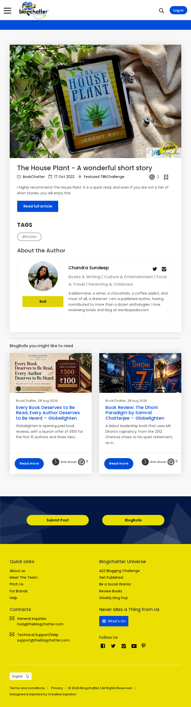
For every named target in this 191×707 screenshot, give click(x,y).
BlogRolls (133, 520)
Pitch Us (16, 584)
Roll (43, 301)
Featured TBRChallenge (103, 176)
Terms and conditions (27, 688)
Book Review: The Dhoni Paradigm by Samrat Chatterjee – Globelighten (134, 412)
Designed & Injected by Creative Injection (43, 694)
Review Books (110, 591)
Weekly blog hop (113, 597)
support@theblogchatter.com (43, 640)
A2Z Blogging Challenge (119, 570)
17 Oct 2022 (63, 176)
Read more (29, 463)
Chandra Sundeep (88, 268)
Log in (178, 10)
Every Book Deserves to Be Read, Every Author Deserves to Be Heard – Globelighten (48, 412)
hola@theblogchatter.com (40, 624)
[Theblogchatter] (33, 10)
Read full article (37, 206)
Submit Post (58, 520)
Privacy (57, 688)
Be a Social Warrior (115, 584)
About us (17, 570)
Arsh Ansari (69, 462)
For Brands (19, 591)
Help (13, 597)
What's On (116, 621)
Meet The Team (24, 577)
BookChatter (33, 176)
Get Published (111, 577)
